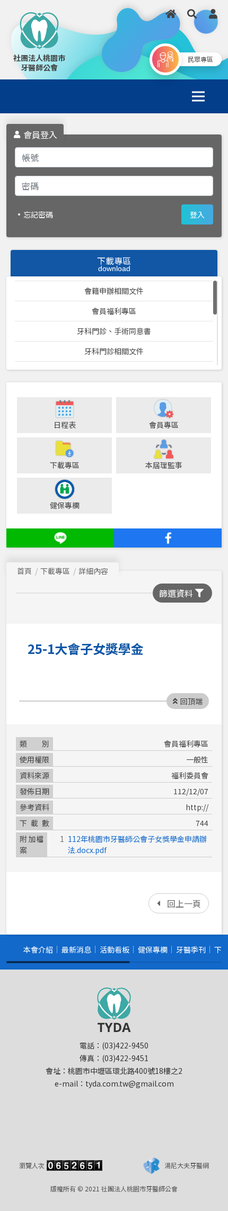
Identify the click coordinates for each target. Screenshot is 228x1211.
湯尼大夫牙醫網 (186, 1165)
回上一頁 (184, 903)
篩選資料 (176, 593)
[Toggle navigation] (198, 96)
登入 (197, 214)
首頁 (24, 571)
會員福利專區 (114, 311)
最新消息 (76, 949)
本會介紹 (38, 949)
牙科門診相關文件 (114, 351)
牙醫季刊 (191, 949)
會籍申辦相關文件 (114, 290)
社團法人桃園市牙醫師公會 (39, 62)
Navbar (33, 96)
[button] (191, 14)
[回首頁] (170, 14)
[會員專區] (213, 14)
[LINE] (60, 538)
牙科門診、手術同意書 (114, 331)
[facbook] (168, 538)
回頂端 (191, 701)
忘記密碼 (38, 214)
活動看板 (114, 949)
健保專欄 (153, 949)
